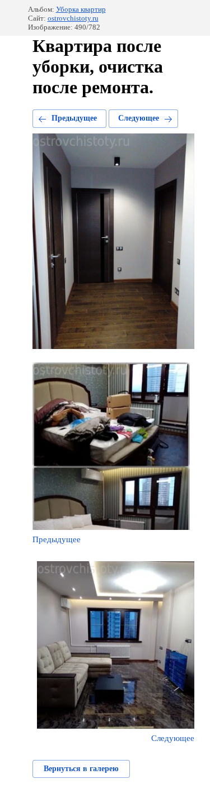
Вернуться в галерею (81, 768)
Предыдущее (74, 118)
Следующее (138, 118)
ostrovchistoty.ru (73, 18)
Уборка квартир (81, 9)
